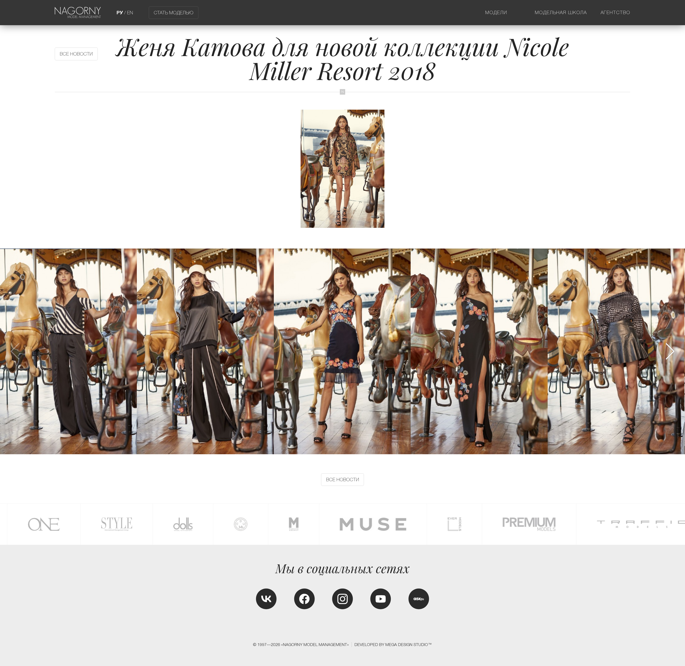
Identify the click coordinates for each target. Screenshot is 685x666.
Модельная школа (561, 12)
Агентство (615, 12)
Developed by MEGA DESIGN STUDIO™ (393, 644)
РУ (119, 12)
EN (130, 12)
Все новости (76, 54)
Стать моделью (173, 12)
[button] (669, 351)
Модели (496, 12)
